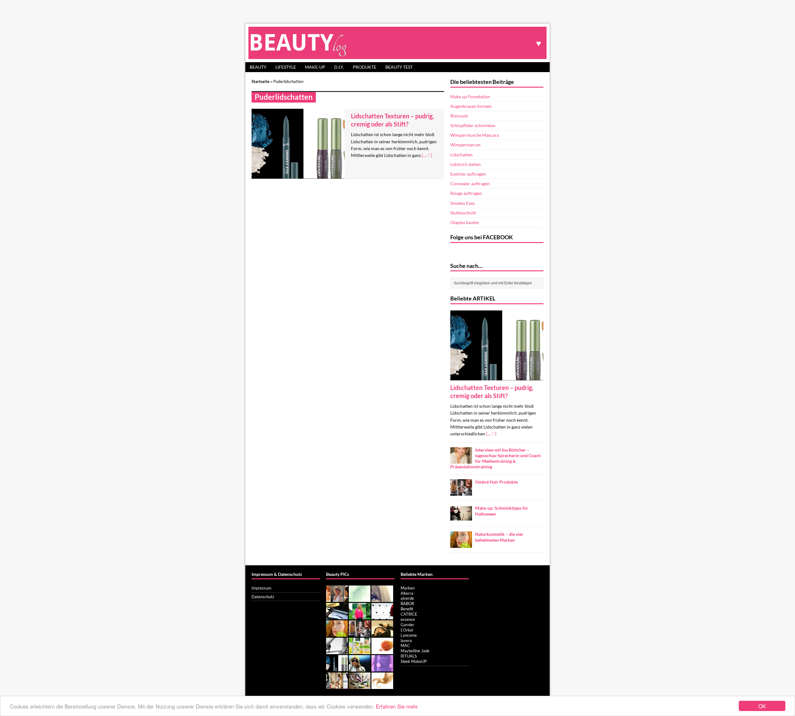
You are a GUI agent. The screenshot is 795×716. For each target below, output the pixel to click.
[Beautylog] (397, 43)
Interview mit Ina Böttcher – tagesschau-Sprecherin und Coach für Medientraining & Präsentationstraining (495, 458)
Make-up (315, 67)
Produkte (364, 67)
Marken (408, 587)
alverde (407, 598)
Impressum (261, 587)
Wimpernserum (465, 144)
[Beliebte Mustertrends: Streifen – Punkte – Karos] (337, 685)
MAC (405, 645)
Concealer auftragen (470, 183)
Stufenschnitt (463, 212)
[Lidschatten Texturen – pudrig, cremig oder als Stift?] (496, 376)
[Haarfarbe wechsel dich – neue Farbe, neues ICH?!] (382, 598)
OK (762, 706)
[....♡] (427, 155)
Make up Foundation (470, 96)
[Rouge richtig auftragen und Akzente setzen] (382, 650)
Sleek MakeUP (414, 661)
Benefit (407, 608)
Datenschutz (263, 596)
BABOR (407, 603)
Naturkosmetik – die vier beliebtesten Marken (499, 536)
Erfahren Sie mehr (397, 706)
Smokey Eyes (462, 203)
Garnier (407, 624)
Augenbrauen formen (471, 106)
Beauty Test (399, 67)
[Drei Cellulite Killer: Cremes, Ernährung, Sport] (337, 650)
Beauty (258, 67)
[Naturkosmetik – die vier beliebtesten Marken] (461, 544)
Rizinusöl (459, 115)
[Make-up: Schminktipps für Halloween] (461, 518)
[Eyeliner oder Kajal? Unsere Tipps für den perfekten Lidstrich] (382, 633)
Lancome (409, 635)
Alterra (407, 593)
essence (408, 619)
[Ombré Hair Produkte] (461, 492)
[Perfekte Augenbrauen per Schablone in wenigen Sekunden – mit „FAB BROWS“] (337, 615)
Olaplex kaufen (464, 222)
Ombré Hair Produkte (496, 481)
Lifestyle (285, 67)
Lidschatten (461, 154)
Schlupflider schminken (472, 125)
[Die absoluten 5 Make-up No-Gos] (382, 615)
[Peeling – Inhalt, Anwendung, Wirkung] (359, 598)
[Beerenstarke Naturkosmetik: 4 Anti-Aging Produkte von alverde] (359, 650)
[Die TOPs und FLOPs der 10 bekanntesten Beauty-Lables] (359, 668)
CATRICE (409, 614)
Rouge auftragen (466, 193)
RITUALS (409, 656)
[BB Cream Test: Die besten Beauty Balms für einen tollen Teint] (382, 668)
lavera (406, 640)
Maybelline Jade (415, 650)
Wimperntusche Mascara (474, 135)
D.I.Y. (339, 67)
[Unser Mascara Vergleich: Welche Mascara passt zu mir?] (359, 685)
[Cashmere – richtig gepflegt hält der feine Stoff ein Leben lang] (359, 615)
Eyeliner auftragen (468, 174)
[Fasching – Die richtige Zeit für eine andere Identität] (337, 598)
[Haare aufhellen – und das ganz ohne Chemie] (382, 685)
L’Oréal (407, 629)
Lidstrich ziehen (465, 164)
